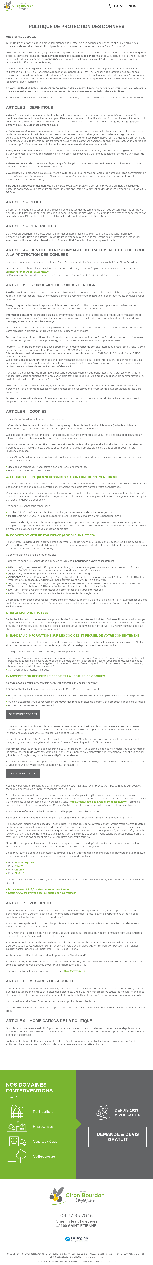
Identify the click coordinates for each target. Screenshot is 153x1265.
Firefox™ (19, 873)
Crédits (112, 1261)
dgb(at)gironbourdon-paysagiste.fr (28, 271)
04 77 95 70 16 (125, 6)
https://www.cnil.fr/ (74, 971)
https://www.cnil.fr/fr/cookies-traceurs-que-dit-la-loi (38, 889)
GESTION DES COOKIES (23, 714)
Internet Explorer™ (25, 862)
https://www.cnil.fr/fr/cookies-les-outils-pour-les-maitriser (42, 892)
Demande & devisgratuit (118, 1137)
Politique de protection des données (57, 1261)
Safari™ (18, 866)
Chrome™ (19, 869)
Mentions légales (92, 1261)
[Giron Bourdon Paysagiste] (18, 6)
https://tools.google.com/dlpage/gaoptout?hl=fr (98, 801)
